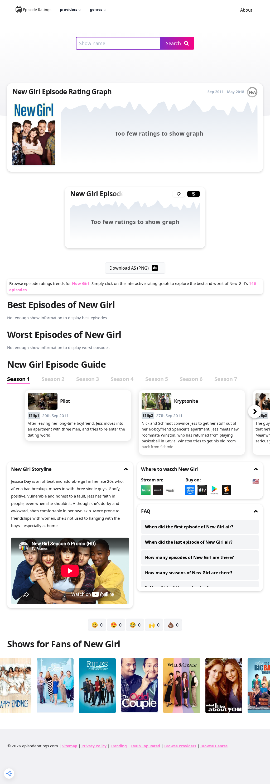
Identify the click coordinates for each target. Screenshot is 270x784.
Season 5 (156, 379)
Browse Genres (214, 745)
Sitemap (69, 745)
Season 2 (53, 379)
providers (68, 9)
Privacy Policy (94, 745)
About (246, 10)
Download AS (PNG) (129, 268)
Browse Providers (180, 745)
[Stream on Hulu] (147, 490)
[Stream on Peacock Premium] (159, 490)
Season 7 (225, 379)
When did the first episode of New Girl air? (189, 527)
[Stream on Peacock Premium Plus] (171, 490)
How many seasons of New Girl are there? (189, 573)
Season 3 (87, 379)
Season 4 (122, 379)
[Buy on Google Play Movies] (216, 490)
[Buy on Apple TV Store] (203, 490)
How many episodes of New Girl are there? (189, 557)
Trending (119, 745)
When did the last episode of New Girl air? (189, 542)
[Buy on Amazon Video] (191, 490)
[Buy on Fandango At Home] (228, 490)
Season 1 (18, 379)
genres (96, 9)
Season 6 (191, 379)
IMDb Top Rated (145, 745)
